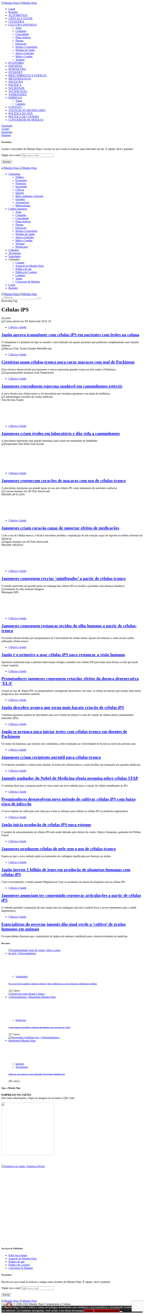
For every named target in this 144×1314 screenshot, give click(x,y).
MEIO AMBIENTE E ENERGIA (27, 75)
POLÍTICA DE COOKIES (23, 116)
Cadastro (20, 103)
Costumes (20, 31)
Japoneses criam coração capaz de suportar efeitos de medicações (60, 528)
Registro (13, 12)
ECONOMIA (16, 62)
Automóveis (22, 202)
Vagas (18, 100)
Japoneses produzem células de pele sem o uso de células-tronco (58, 848)
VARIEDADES (17, 94)
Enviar (6, 1294)
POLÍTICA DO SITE (20, 113)
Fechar (88, 1310)
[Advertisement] (72, 1218)
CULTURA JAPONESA (22, 24)
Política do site (23, 268)
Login (11, 8)
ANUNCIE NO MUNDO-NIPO (26, 110)
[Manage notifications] (9, 1305)
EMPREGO (15, 97)
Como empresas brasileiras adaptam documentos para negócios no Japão (39, 1027)
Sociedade (21, 186)
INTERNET (15, 72)
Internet (19, 192)
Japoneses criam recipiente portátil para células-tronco (51, 757)
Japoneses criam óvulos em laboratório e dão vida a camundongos (60, 433)
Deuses (19, 40)
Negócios (20, 183)
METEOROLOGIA (19, 78)
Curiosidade (22, 34)
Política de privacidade (106, 1310)
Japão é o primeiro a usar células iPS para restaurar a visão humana (63, 654)
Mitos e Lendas (23, 56)
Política (19, 177)
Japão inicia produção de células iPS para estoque (46, 824)
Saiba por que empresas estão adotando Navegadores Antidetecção (36, 1074)
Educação (20, 43)
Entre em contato (17, 1255)
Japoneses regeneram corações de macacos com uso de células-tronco (63, 480)
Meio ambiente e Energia (29, 196)
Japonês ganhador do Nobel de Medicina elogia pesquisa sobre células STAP (69, 778)
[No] (121, 1311)
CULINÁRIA (16, 21)
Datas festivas (23, 37)
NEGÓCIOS (15, 81)
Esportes (20, 199)
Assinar (7, 161)
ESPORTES (15, 65)
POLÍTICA (14, 84)
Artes (18, 27)
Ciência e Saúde (17, 327)
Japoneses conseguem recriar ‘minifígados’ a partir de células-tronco (63, 578)
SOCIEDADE (16, 88)
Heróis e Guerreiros (26, 46)
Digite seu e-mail (11, 155)
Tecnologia (21, 1067)
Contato (19, 262)
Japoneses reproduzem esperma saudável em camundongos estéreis (61, 386)
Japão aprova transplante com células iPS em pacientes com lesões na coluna (70, 334)
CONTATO (15, 107)
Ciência (19, 189)
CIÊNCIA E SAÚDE (20, 18)
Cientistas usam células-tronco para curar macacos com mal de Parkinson (68, 362)
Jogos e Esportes (24, 53)
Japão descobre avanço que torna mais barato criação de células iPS (62, 707)
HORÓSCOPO (17, 69)
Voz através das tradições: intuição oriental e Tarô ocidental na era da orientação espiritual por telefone (52, 984)
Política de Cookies (26, 272)
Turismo (20, 59)
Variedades (21, 976)
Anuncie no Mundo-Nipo (29, 265)
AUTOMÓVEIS (17, 15)
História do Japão (25, 50)
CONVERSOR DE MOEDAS (25, 119)
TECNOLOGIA (17, 91)
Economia (21, 180)
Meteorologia (22, 205)
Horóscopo (21, 246)
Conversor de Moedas (27, 281)
